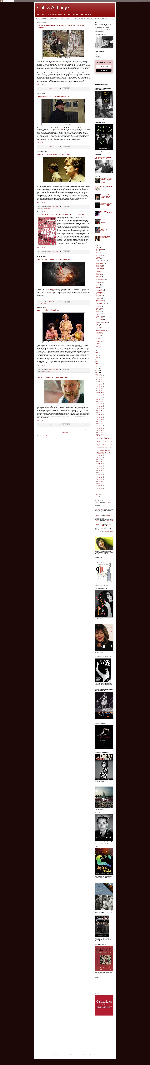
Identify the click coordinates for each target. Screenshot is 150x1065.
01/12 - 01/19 (100, 487)
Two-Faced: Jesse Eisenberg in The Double (53, 154)
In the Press (44, 18)
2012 (97, 492)
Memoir (97, 314)
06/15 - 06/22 (100, 427)
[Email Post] (60, 88)
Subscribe (104, 18)
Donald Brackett (99, 266)
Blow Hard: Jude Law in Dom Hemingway (52, 378)
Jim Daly (98, 346)
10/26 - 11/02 (100, 392)
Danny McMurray (99, 293)
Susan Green (99, 281)
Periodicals (98, 317)
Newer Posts (40, 429)
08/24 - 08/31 (100, 408)
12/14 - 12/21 (100, 379)
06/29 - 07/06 (100, 423)
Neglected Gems (99, 277)
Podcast (98, 284)
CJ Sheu (98, 285)
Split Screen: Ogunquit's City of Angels (105, 229)
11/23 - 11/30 (100, 384)
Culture (97, 258)
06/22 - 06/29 (100, 425)
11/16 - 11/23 (100, 386)
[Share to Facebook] (68, 88)
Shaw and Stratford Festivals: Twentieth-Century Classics (105, 196)
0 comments (55, 88)
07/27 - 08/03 (100, 416)
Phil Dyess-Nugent (46, 208)
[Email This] (63, 88)
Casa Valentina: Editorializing (48, 310)
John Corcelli (99, 262)
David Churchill (99, 268)
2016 (97, 370)
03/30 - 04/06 (100, 466)
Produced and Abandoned (101, 322)
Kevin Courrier (45, 426)
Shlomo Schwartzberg (100, 260)
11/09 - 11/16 (100, 388)
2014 (97, 374)
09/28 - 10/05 (100, 399)
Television (98, 257)
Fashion (98, 324)
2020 (97, 363)
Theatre (48, 371)
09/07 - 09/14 (100, 405)
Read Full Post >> (41, 84)
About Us (89, 18)
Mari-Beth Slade (99, 300)
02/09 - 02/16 (100, 479)
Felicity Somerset (99, 341)
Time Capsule (99, 333)
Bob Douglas (99, 274)
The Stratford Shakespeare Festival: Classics (106, 213)
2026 (97, 352)
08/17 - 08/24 (100, 410)
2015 (97, 372)
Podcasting (98, 335)
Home (37, 18)
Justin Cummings (46, 303)
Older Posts (87, 429)
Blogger (97, 1054)
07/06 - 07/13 (100, 421)
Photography (99, 298)
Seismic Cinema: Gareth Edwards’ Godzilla (53, 259)
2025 (97, 354)
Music (50, 253)
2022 (97, 359)
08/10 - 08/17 (100, 412)
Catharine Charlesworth (101, 321)
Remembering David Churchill (102, 330)
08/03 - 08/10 (100, 414)
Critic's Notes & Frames (101, 303)
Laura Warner (99, 297)
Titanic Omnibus (99, 332)
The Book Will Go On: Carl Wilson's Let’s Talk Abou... (104, 445)
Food (97, 325)
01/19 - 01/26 (100, 485)
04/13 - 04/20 (100, 463)
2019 (97, 365)
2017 (97, 368)
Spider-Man (53, 289)
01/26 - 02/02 (100, 483)
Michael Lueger (99, 289)
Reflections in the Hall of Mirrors (103, 337)
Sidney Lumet (60, 129)
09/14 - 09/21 (100, 403)
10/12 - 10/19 (100, 395)
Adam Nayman (99, 340)
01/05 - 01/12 (100, 488)
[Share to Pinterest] (69, 88)
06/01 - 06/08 (100, 430)
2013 (97, 491)
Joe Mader (98, 311)
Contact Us (97, 18)
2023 (97, 357)
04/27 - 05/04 (100, 459)
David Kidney (46, 253)
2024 (97, 355)
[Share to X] (66, 88)
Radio (97, 343)
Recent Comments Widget (108, 531)
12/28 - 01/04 (100, 375)
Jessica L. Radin (99, 316)
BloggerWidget (110, 242)
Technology (98, 338)
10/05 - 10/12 (100, 397)
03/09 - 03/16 (100, 472)
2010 (97, 496)
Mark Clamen (99, 271)
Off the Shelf (98, 306)
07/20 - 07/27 (100, 417)
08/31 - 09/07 (100, 406)
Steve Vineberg (43, 371)
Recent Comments (54, 18)
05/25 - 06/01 (100, 432)
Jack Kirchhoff (99, 313)
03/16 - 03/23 (100, 470)
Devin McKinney (99, 290)
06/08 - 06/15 (100, 428)
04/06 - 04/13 (100, 465)
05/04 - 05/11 (100, 457)
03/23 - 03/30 (100, 468)
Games (97, 287)
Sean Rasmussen (100, 344)
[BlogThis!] (65, 88)
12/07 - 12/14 (100, 381)
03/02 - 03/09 (100, 474)
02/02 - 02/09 (100, 481)
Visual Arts (98, 276)
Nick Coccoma (99, 295)
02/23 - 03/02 (100, 476)
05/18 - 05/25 (100, 434)
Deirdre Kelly (46, 90)
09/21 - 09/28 (100, 401)
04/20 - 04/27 (100, 461)
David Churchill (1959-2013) (78, 18)
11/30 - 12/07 (100, 383)
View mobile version (63, 432)
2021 (97, 361)
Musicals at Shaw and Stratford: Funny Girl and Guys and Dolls (106, 204)
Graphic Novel (99, 308)
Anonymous (97, 502)
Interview (98, 270)
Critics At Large (53, 7)
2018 (97, 366)
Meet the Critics (65, 18)
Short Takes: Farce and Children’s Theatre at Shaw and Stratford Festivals (106, 180)
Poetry (97, 309)
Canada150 (98, 305)
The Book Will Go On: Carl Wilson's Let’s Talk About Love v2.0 (60, 214)
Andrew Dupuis (99, 319)
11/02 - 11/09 (100, 390)
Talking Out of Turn (100, 292)
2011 (97, 494)
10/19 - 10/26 (100, 394)
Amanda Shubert (99, 301)
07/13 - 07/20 (100, 419)
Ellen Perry (98, 327)
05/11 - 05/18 (100, 455)
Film (41, 208)
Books (42, 253)
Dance (42, 90)
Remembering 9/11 (100, 329)
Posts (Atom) (45, 435)
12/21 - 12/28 (100, 377)
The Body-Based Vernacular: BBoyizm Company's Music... (104, 436)
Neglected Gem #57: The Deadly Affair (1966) (54, 96)
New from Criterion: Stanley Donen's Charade (105, 221)
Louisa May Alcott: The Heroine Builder (106, 237)
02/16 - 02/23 (100, 477)
